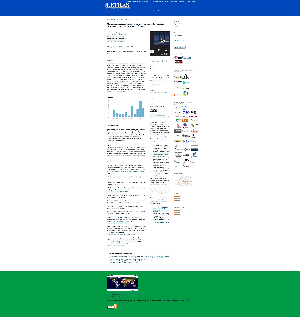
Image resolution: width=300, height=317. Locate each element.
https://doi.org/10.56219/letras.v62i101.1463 (121, 47)
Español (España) (178, 24)
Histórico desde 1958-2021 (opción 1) (141, 1)
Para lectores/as (178, 35)
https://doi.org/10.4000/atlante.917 (116, 243)
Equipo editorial (121, 11)
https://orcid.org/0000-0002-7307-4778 (116, 41)
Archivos (113, 19)
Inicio (108, 19)
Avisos (169, 11)
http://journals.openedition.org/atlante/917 (127, 242)
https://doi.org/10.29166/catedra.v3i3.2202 (118, 221)
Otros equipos (131, 11)
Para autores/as (178, 38)
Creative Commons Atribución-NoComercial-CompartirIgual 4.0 (159, 117)
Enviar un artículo (179, 47)
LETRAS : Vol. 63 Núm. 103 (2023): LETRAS (135, 259)
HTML (159, 61)
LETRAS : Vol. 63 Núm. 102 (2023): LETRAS (128, 262)
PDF (153, 61)
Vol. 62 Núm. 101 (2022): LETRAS (124, 19)
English (176, 26)
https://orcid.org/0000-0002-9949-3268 (116, 36)
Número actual (127, 1)
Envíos (147, 11)
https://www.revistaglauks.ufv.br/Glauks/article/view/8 (121, 234)
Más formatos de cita (156, 85)
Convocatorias (109, 14)
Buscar (192, 11)
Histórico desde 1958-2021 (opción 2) (160, 1)
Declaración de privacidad (158, 11)
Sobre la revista (109, 11)
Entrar (193, 1)
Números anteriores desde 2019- (178, 1)
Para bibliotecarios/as (179, 40)
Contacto (141, 11)
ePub (166, 61)
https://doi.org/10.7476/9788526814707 (117, 192)
